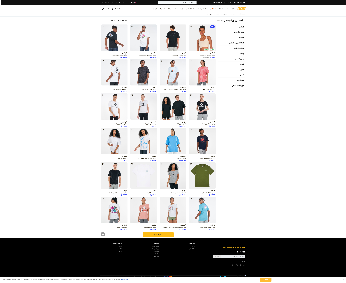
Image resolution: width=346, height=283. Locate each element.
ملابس (217, 14)
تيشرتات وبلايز (209, 14)
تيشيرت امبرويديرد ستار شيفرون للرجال (118, 192)
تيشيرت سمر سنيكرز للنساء (150, 227)
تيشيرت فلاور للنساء (122, 227)
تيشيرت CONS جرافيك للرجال (179, 55)
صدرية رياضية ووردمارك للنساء (207, 55)
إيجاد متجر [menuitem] (120, 251)
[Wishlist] (108, 8)
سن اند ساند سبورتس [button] (117, 243)
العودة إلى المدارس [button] (201, 8)
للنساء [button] (226, 8)
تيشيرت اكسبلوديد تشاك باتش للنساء (147, 158)
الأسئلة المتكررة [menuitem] (192, 248)
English (124, 3)
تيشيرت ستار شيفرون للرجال (120, 124)
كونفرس (225, 14)
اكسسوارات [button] (162, 8)
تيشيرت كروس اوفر (181, 124)
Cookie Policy (125, 279)
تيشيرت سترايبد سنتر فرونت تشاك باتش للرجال (175, 89)
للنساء (234, 251)
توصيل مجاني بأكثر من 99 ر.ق (235, 2)
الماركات (233, 14)
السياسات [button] (156, 243)
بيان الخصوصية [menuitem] (155, 248)
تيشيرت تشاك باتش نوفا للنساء (178, 192)
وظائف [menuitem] (120, 248)
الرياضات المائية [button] (190, 8)
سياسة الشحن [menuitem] (156, 254)
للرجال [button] (232, 8)
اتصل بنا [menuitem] (193, 246)
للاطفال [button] (221, 8)
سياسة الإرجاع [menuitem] (156, 251)
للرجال (241, 251)
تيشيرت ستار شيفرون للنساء (208, 124)
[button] (122, 20)
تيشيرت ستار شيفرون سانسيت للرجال (147, 55)
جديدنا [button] (181, 8)
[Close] (343, 280)
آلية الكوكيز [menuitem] (156, 256)
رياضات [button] (169, 8)
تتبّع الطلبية (115, 2)
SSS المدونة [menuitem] (119, 254)
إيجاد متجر (104, 2)
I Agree (266, 279)
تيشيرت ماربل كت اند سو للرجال (148, 89)
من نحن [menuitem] (120, 246)
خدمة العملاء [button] (192, 243)
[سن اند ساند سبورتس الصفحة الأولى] (241, 8)
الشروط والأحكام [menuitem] (155, 246)
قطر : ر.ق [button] (130, 2)
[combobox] (177, 2)
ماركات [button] (175, 8)
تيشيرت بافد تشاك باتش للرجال (119, 89)
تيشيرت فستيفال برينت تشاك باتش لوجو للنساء (174, 227)
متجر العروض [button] (212, 8)
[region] (173, 280)
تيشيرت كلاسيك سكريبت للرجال (119, 55)
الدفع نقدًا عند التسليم (217, 2)
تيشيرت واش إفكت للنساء (209, 89)
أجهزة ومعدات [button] (153, 8)
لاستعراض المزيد (158, 234)
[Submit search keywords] (195, 2)
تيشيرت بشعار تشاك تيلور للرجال (207, 158)
